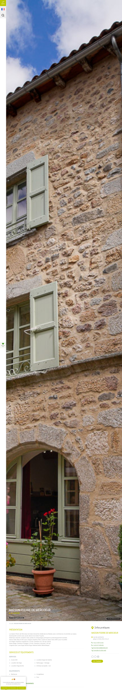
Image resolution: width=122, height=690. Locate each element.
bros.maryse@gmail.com (100, 648)
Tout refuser (4, 687)
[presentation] (8, 310)
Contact (98, 661)
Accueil (11, 623)
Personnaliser (13, 687)
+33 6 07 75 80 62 (98, 645)
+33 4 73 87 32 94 (98, 642)
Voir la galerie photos (17, 617)
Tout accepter (21, 687)
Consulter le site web (99, 650)
